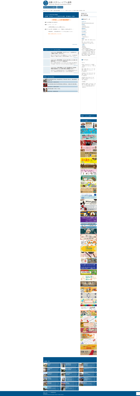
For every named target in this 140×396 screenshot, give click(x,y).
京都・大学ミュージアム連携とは (50, 7)
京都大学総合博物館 (56, 10)
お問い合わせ (60, 7)
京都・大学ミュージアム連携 (47, 10)
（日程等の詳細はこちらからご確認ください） (56, 26)
